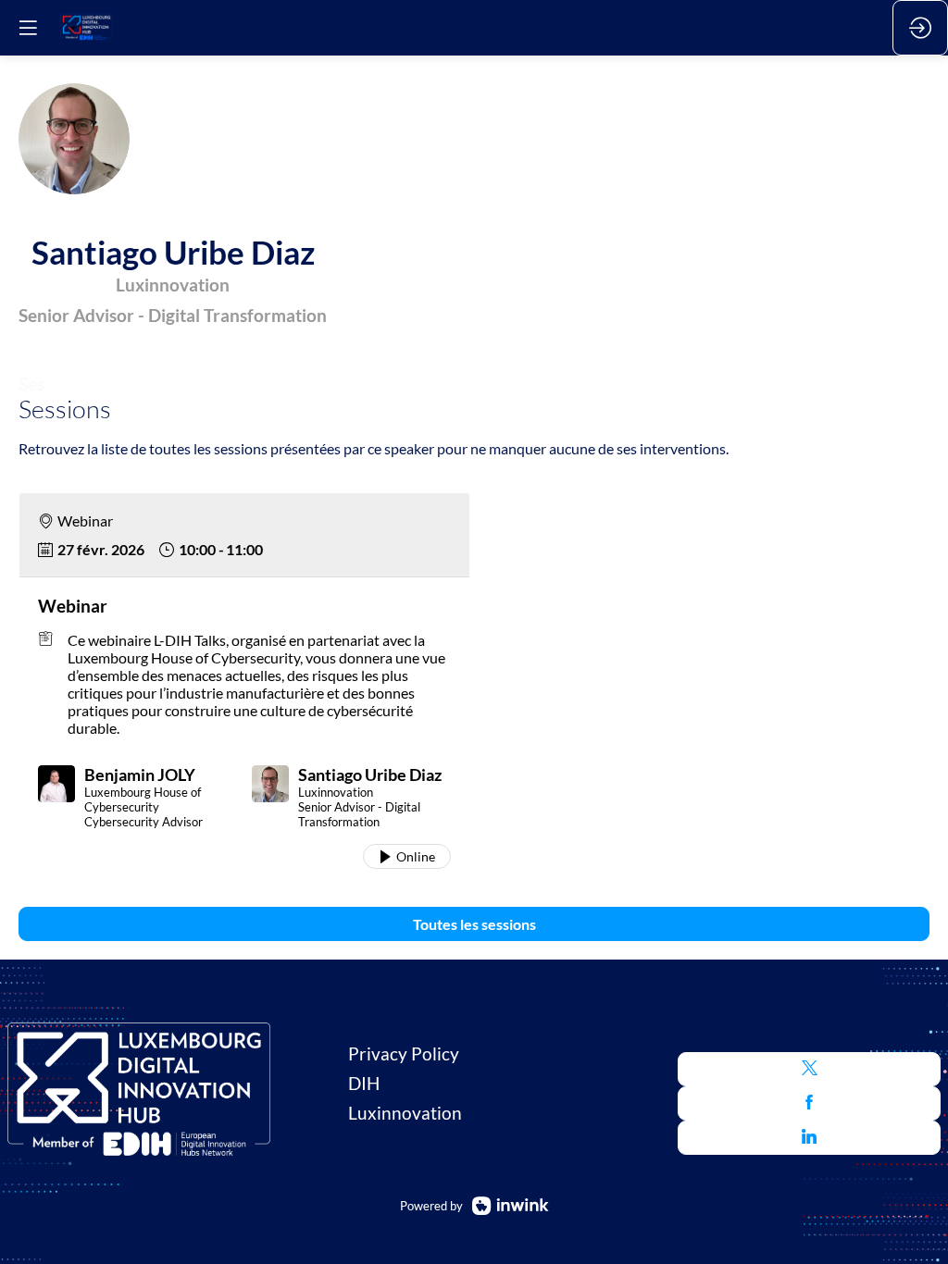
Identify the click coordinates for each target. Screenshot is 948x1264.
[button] (809, 1069)
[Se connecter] (920, 28)
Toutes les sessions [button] (474, 924)
